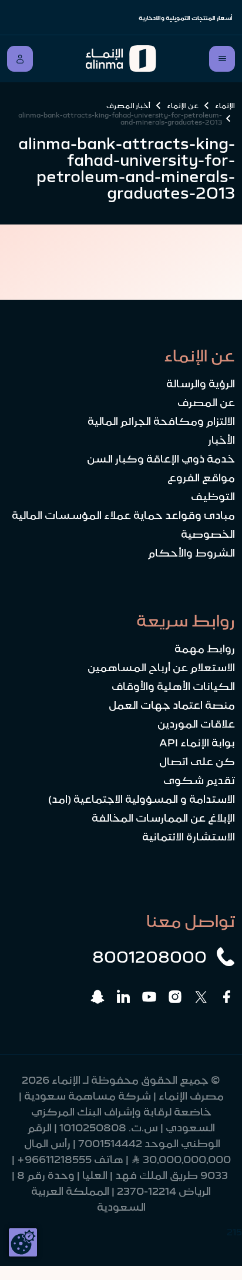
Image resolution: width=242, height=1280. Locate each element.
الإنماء (225, 105)
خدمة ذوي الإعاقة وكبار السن (161, 459)
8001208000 (149, 957)
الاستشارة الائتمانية (188, 837)
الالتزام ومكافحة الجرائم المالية (161, 421)
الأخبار (221, 440)
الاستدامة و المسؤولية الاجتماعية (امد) (141, 799)
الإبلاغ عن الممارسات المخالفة (163, 818)
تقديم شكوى (199, 780)
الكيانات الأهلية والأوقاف (173, 686)
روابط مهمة (204, 649)
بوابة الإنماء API (197, 743)
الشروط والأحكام (191, 553)
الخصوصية (208, 534)
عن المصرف (206, 402)
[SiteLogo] (121, 58)
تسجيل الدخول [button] (20, 59)
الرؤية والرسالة (200, 383)
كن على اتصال (197, 761)
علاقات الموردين (196, 724)
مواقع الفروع (201, 478)
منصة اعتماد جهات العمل (172, 705)
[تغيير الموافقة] (23, 1242)
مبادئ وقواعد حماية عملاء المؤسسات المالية (123, 515)
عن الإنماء (183, 105)
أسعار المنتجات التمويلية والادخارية (186, 18)
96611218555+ (54, 1159)
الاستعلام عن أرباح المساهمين (161, 667)
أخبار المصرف (128, 105)
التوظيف (213, 496)
